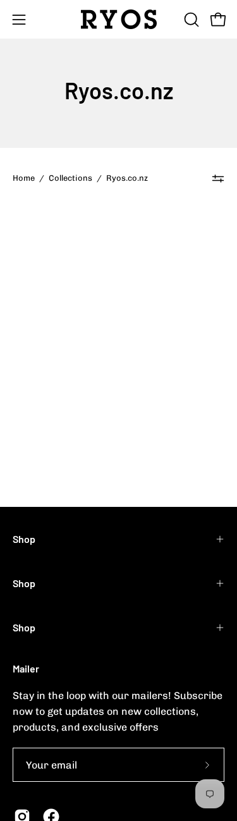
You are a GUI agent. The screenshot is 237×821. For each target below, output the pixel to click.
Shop (24, 539)
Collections (70, 178)
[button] (190, 19)
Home (24, 178)
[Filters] (218, 178)
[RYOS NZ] (119, 19)
